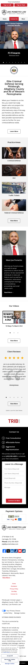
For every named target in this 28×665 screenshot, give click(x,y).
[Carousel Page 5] (15, 62)
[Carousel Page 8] (24, 62)
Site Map (14, 591)
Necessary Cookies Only (9, 660)
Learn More (14, 131)
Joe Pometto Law (20, 656)
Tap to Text (21, 5)
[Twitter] (8, 551)
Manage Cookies (19, 613)
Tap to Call (7, 5)
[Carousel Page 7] (21, 62)
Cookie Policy (8, 613)
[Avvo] (24, 551)
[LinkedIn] (12, 551)
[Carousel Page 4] (12, 62)
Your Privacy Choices (13, 611)
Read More (8, 292)
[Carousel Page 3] (9, 62)
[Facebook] (4, 551)
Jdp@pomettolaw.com (10, 544)
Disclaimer (14, 586)
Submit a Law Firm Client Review (14, 410)
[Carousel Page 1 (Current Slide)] (3, 62)
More (23, 19)
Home (5, 19)
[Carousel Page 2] (6, 62)
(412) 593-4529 (13, 542)
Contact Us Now (14, 501)
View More (14, 221)
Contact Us (14, 19)
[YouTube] (20, 551)
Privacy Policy (14, 589)
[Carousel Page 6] (18, 62)
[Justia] (16, 551)
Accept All (10, 656)
